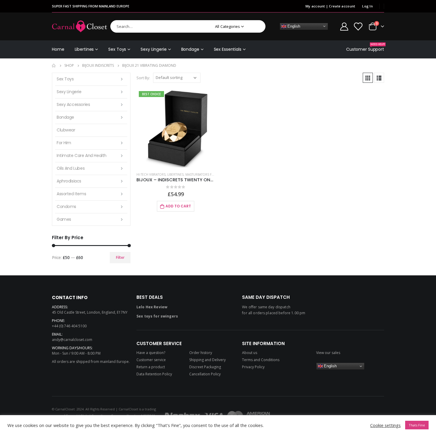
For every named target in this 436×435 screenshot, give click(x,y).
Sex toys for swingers (157, 316)
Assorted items (71, 194)
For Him (64, 143)
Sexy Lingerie (153, 49)
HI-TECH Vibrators (151, 174)
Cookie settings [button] (385, 425)
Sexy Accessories (73, 104)
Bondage (190, 49)
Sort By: (143, 77)
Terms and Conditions (260, 359)
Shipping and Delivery (207, 359)
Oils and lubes (71, 168)
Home (58, 49)
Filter (120, 257)
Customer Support (365, 47)
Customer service (151, 359)
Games (64, 219)
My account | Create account (330, 6)
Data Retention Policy (154, 374)
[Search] (257, 26)
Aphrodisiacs (69, 181)
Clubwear (66, 130)
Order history (200, 352)
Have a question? (150, 352)
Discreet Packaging (205, 366)
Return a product (150, 366)
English (293, 26)
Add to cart (178, 206)
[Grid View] (368, 78)
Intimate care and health (81, 155)
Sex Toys (117, 49)
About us (249, 352)
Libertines (84, 49)
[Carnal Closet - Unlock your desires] (79, 26)
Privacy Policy (253, 366)
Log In (367, 6)
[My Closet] (358, 26)
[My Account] (344, 26)
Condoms (66, 206)
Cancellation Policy (205, 374)
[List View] (379, 78)
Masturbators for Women (207, 174)
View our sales (328, 352)
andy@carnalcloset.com (72, 339)
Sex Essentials (227, 49)
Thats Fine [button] (417, 425)
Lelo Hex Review (151, 306)
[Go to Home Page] (54, 65)
